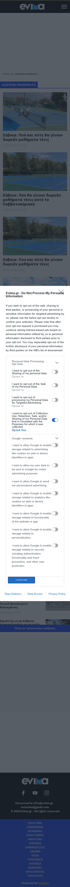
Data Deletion (13, 593)
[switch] (55, 372)
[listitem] (35, 362)
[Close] (62, 293)
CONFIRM (21, 580)
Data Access (35, 593)
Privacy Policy (57, 593)
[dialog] (35, 443)
